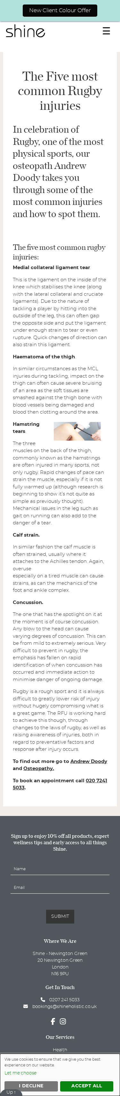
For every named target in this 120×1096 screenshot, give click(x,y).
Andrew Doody (88, 761)
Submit (60, 916)
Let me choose (20, 1073)
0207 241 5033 (63, 1000)
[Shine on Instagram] (64, 1021)
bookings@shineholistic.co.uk (64, 1006)
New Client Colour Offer (60, 10)
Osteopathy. (38, 768)
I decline (31, 1086)
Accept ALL (86, 1086)
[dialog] (60, 1075)
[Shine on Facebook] (55, 1021)
